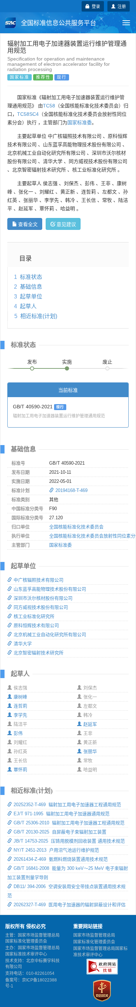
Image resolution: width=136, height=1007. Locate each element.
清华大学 (23, 643)
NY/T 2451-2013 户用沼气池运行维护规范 (56, 850)
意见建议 (66, 223)
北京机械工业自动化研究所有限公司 (50, 634)
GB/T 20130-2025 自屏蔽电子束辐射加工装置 (60, 832)
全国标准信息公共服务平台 (57, 23)
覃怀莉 (20, 769)
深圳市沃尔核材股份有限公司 (43, 598)
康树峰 (20, 696)
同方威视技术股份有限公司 (41, 607)
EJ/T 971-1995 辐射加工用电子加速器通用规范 (61, 813)
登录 (95, 6)
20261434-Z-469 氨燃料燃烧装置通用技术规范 (61, 859)
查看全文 (28, 223)
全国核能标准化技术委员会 (76, 526)
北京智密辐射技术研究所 (38, 652)
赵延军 (90, 724)
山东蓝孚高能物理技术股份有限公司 (50, 589)
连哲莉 (20, 706)
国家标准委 (79, 122)
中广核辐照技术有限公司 (38, 580)
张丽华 (90, 751)
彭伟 (18, 733)
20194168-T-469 (71, 490)
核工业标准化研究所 (34, 616)
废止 (107, 362)
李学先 (20, 715)
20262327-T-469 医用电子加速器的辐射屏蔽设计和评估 (70, 904)
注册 (120, 6)
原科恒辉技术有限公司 (36, 625)
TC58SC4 (28, 114)
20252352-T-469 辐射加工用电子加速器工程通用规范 (67, 804)
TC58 (49, 105)
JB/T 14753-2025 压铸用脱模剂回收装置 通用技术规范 (69, 841)
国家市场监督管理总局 (94, 935)
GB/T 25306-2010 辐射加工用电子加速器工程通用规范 (69, 822)
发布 (32, 362)
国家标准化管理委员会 (94, 941)
